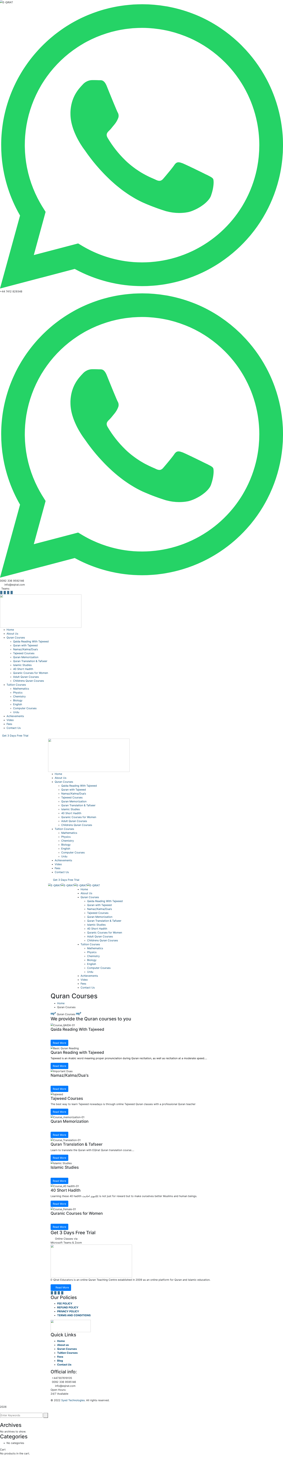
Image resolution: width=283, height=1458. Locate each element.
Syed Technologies (73, 1400)
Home (61, 1003)
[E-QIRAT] (54, 885)
